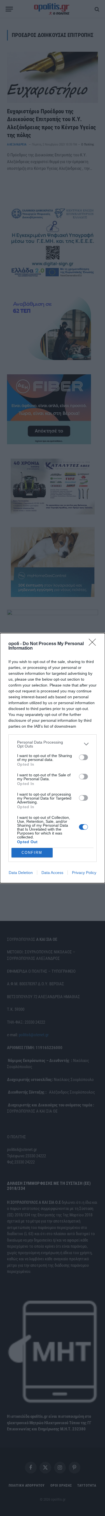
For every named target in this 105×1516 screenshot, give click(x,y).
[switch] (83, 757)
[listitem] (52, 744)
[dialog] (52, 758)
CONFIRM (32, 852)
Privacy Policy (84, 872)
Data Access (52, 872)
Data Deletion (21, 872)
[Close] (94, 644)
